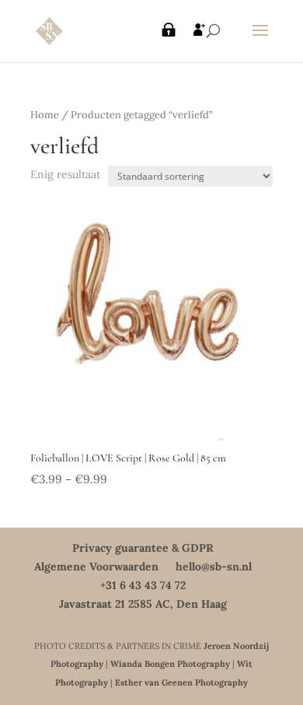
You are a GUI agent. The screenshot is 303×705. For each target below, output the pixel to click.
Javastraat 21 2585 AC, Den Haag (143, 604)
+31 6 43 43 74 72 (143, 585)
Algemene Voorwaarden (96, 566)
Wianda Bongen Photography (170, 663)
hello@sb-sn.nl (214, 566)
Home (44, 114)
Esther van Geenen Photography (181, 682)
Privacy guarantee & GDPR (143, 548)
